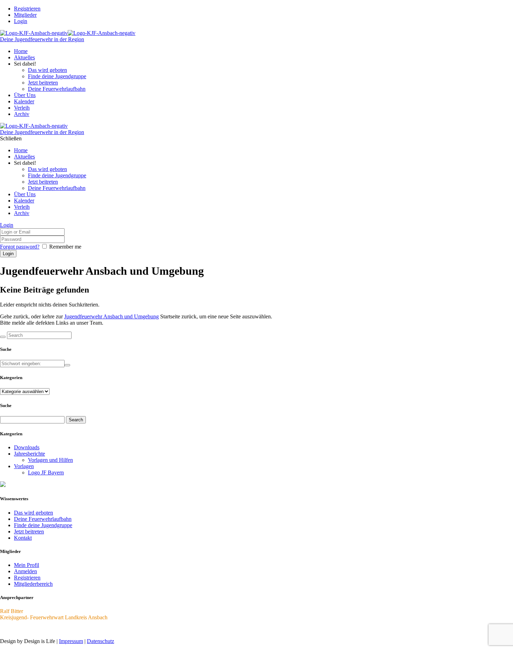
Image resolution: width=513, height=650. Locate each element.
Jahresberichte (29, 454)
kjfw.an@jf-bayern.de (24, 629)
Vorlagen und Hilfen (50, 460)
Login (20, 21)
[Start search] (3, 337)
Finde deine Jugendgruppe (43, 525)
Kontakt (23, 538)
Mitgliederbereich (33, 584)
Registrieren (27, 578)
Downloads (26, 447)
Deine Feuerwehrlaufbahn (43, 519)
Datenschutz (100, 641)
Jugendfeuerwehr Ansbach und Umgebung (111, 316)
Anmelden (25, 571)
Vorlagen (24, 466)
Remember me (65, 247)
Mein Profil (26, 565)
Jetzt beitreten (29, 531)
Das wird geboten (33, 513)
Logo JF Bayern (46, 472)
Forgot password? (19, 247)
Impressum (71, 641)
